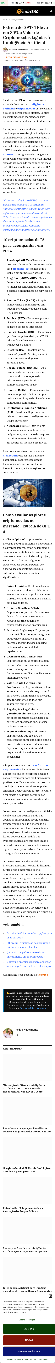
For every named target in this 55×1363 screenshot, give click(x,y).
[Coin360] (27, 11)
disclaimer (43, 1359)
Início (5, 19)
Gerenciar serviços (27, 1320)
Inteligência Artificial (19, 19)
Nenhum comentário (14, 60)
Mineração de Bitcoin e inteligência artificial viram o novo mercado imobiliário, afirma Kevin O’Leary (24, 1088)
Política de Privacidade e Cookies (21, 1359)
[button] (50, 1296)
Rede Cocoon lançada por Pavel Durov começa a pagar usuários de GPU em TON (27, 1130)
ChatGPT (9, 154)
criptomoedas (26, 108)
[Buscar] (50, 11)
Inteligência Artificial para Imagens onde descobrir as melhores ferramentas (27, 1289)
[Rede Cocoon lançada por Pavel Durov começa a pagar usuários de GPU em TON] (27, 1111)
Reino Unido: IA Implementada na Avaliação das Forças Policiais (23, 1210)
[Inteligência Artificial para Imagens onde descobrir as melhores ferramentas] (27, 1270)
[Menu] (5, 11)
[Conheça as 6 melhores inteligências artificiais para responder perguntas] (27, 1230)
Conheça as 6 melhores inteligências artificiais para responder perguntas (25, 1250)
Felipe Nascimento (20, 50)
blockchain (10, 455)
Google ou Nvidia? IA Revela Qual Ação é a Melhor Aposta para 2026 (26, 1170)
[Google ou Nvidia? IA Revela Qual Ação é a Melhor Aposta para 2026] (27, 1150)
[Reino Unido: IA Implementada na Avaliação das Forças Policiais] (27, 1190)
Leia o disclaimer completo (33, 1008)
